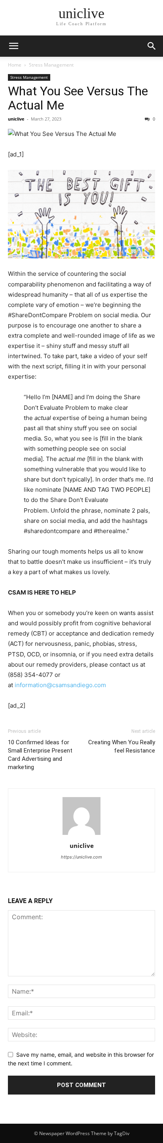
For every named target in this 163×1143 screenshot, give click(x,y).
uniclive (16, 119)
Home (14, 64)
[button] (152, 46)
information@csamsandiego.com (60, 685)
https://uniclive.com (81, 857)
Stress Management (51, 64)
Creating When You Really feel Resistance (121, 746)
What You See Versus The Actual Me (78, 98)
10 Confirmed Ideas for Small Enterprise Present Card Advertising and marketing (40, 755)
